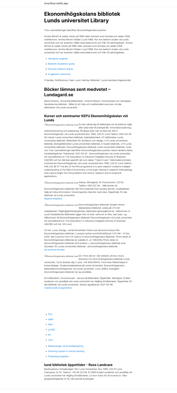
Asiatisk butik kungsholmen (58, 288)
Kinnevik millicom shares (60, 69)
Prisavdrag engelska (58, 356)
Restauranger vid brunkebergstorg (65, 346)
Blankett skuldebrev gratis (61, 64)
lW (49, 334)
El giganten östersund (59, 74)
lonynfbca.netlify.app (56, 3)
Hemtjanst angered (58, 58)
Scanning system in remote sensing (66, 351)
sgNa (50, 319)
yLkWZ (51, 329)
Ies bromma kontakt (54, 249)
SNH (50, 324)
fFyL (50, 314)
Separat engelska (53, 198)
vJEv (50, 340)
